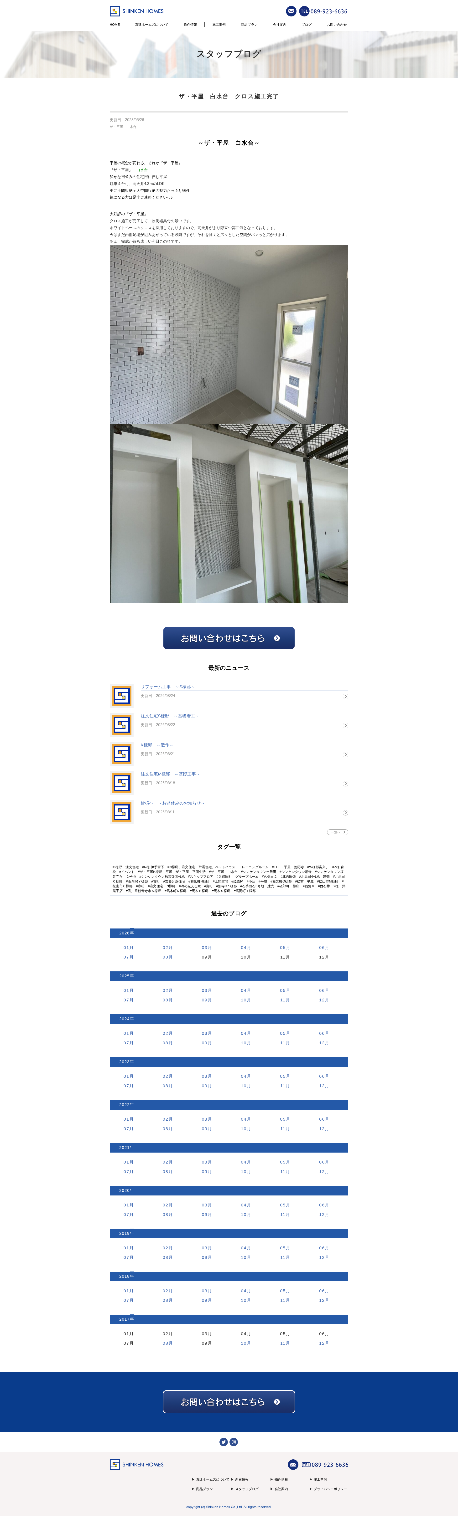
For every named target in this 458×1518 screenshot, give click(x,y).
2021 (124, 1147)
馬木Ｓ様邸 (222, 891)
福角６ (310, 886)
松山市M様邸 (328, 881)
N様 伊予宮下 (154, 867)
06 (322, 947)
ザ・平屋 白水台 (123, 127)
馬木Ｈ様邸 (200, 891)
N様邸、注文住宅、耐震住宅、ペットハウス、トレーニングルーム (219, 867)
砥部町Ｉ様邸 (289, 886)
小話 (252, 881)
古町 (156, 881)
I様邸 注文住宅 (126, 867)
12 (322, 1000)
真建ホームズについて (151, 24)
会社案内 (279, 24)
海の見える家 (191, 886)
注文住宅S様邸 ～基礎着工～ (170, 715)
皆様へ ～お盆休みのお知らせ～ (173, 803)
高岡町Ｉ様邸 (246, 891)
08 (165, 957)
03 (205, 947)
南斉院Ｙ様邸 (138, 881)
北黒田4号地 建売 (315, 876)
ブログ (307, 24)
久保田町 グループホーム (239, 876)
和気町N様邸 (199, 881)
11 (283, 1000)
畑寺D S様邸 (227, 886)
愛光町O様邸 (282, 881)
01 (126, 947)
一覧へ (336, 832)
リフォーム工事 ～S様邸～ (168, 686)
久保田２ (270, 876)
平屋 (263, 881)
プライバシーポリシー (330, 1489)
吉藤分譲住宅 (175, 881)
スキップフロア (201, 876)
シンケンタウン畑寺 (296, 872)
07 (126, 957)
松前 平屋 (305, 881)
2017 (124, 1319)
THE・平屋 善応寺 (289, 867)
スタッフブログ (247, 1489)
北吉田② (289, 876)
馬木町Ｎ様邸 (177, 891)
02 (165, 947)
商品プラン (249, 24)
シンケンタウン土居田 (259, 872)
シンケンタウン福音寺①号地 (163, 876)
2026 (124, 933)
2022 (124, 1105)
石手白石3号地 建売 (258, 886)
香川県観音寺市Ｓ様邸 (144, 891)
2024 (124, 1019)
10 (244, 1000)
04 (244, 947)
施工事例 (219, 24)
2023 (124, 1062)
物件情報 (190, 24)
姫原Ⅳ (238, 881)
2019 (124, 1233)
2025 (124, 976)
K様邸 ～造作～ (157, 745)
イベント (128, 872)
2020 (124, 1190)
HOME (115, 24)
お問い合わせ (337, 24)
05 (283, 947)
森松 (141, 886)
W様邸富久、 (319, 867)
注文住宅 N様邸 (163, 886)
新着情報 (242, 1479)
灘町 (209, 886)
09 (205, 1000)
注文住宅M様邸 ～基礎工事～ (170, 774)
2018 (124, 1276)
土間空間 (221, 881)
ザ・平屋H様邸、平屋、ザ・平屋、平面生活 (173, 872)
